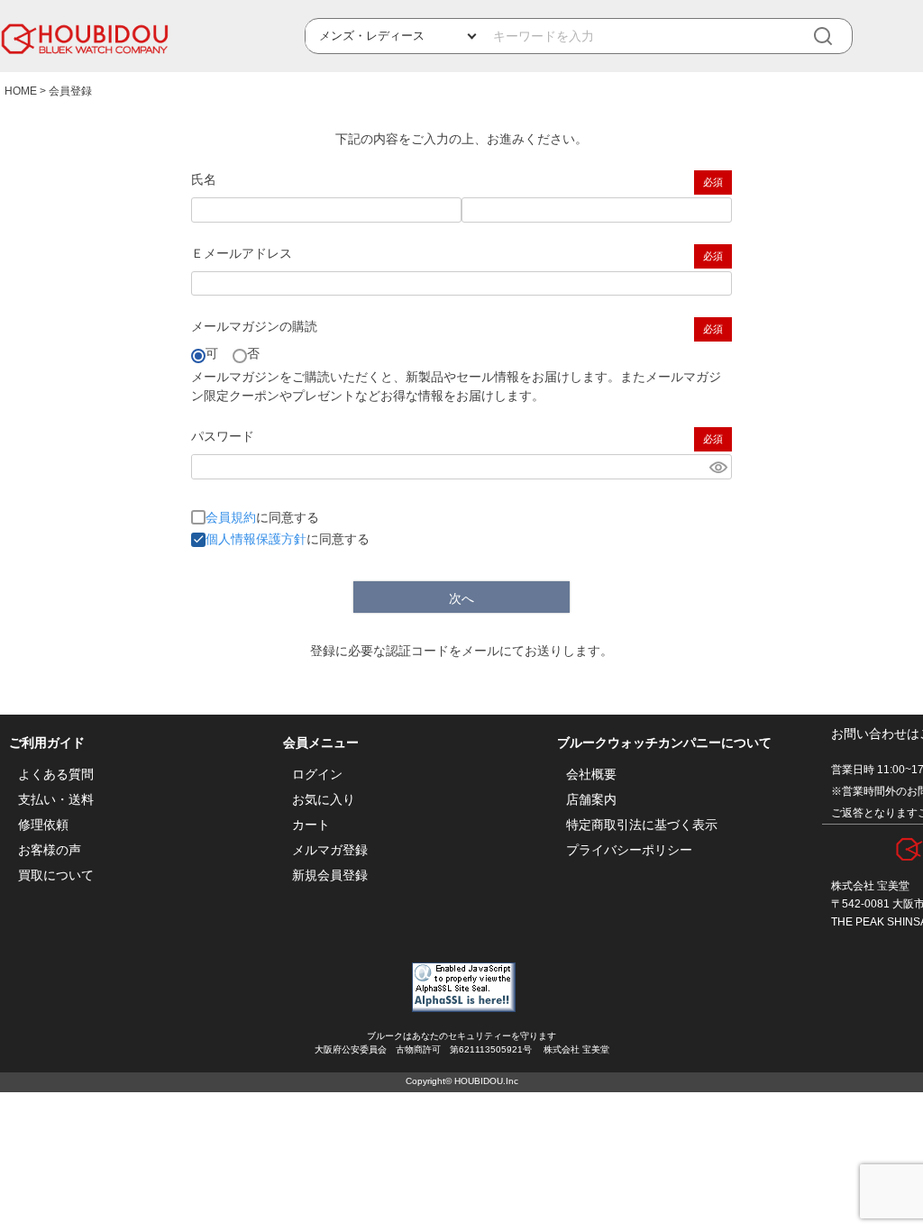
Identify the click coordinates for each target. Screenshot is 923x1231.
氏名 (203, 179)
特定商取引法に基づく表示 (641, 824)
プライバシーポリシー (629, 850)
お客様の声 (49, 850)
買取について (56, 875)
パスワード (222, 436)
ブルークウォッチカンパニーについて (664, 742)
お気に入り (323, 799)
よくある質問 (56, 774)
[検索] (835, 36)
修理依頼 (43, 824)
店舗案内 (591, 799)
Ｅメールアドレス (241, 253)
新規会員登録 (330, 875)
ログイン (317, 774)
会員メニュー (321, 742)
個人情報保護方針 (256, 539)
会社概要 (591, 774)
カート (311, 824)
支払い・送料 (56, 799)
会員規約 (231, 517)
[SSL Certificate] (464, 1007)
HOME (21, 91)
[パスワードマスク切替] (718, 467)
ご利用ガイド (47, 742)
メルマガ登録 (330, 850)
